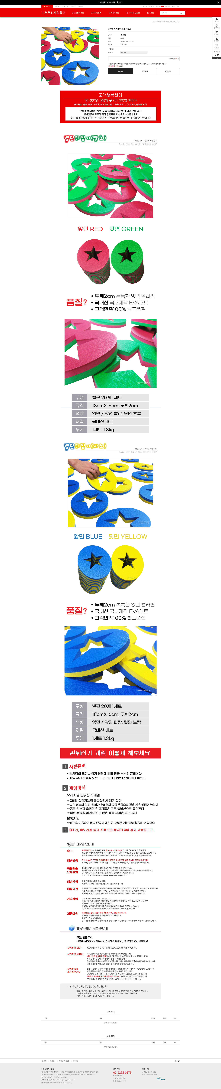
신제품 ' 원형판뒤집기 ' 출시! (111, 2)
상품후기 (73, 6)
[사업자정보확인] (65, 1074)
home (154, 22)
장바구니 (216, 34)
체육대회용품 (114, 12)
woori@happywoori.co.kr (66, 1080)
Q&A (63, 6)
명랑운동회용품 (78, 12)
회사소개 (44, 1061)
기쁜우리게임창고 (53, 12)
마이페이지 (217, 28)
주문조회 (167, 6)
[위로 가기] (216, 58)
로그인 (217, 21)
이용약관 (75, 1061)
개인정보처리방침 (64, 1061)
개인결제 (216, 48)
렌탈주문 (216, 41)
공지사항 (57, 6)
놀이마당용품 (96, 12)
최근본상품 (217, 52)
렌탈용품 (150, 12)
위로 (175, 1061)
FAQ (68, 6)
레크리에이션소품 (133, 12)
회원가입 (151, 6)
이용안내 (52, 1061)
